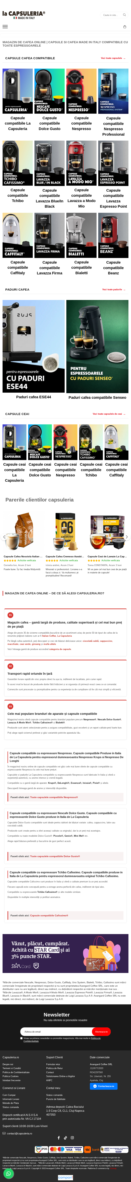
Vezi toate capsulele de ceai (109, 413)
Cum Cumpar (9, 1095)
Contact (50, 1072)
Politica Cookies (11, 1076)
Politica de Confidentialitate (16, 1072)
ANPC (49, 1080)
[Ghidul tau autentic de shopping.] (65, 1177)
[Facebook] (58, 1138)
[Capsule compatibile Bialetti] (81, 235)
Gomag (113, 1168)
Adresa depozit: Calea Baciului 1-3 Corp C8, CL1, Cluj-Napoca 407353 (65, 1110)
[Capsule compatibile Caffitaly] (18, 235)
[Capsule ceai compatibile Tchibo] (91, 442)
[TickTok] (65, 1138)
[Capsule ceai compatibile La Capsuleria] (14, 442)
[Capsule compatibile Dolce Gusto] (49, 91)
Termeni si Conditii (12, 1068)
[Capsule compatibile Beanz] (113, 235)
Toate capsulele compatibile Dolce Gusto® (55, 856)
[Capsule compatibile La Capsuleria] (18, 91)
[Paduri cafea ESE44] (34, 346)
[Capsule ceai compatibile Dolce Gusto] (40, 442)
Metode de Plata (11, 1103)
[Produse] (6, 27)
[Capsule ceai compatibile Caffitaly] (116, 442)
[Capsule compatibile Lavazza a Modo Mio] (81, 163)
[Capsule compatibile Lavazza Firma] (49, 235)
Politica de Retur (54, 1068)
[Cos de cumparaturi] (124, 26)
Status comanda (11, 1107)
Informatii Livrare (11, 1099)
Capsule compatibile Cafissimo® (49, 915)
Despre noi (8, 1064)
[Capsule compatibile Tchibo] (18, 163)
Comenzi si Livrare (14, 1088)
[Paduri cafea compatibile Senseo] (97, 346)
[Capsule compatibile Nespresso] (81, 91)
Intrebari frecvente (11, 1080)
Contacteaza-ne (106, 1086)
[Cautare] (124, 15)
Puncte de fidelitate (55, 1099)
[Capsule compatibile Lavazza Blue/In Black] (49, 163)
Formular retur (53, 1064)
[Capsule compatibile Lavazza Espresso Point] (113, 163)
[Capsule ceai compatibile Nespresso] (65, 442)
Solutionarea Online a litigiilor (60, 1076)
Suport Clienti (54, 1057)
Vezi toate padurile (114, 289)
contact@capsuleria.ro (19, 1133)
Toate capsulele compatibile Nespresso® (54, 797)
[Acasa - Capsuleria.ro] (24, 15)
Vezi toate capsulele (113, 58)
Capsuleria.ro (11, 1057)
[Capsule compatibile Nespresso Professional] (113, 91)
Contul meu (53, 1088)
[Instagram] (72, 1138)
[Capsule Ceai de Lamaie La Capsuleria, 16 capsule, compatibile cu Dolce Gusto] (107, 531)
